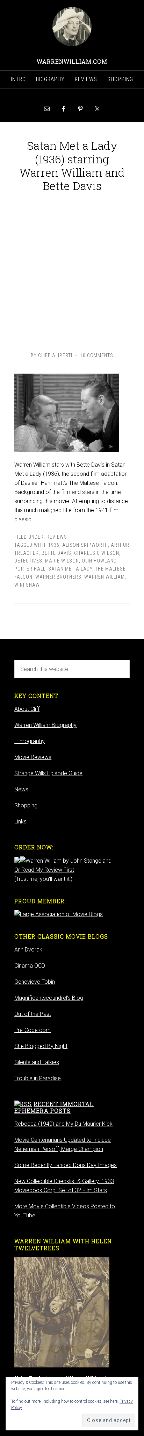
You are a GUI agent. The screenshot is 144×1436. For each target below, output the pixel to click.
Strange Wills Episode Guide (48, 773)
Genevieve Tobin (34, 981)
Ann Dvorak (28, 949)
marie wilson (62, 561)
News (21, 789)
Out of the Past (32, 1014)
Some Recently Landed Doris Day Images (65, 1165)
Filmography (29, 741)
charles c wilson (96, 553)
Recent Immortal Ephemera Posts (54, 1107)
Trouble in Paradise (37, 1078)
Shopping (25, 805)
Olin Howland (99, 561)
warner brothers (58, 577)
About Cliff (26, 709)
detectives (28, 561)
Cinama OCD (29, 965)
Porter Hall (29, 569)
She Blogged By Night (40, 1046)
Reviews (56, 537)
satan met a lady (70, 569)
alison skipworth (85, 545)
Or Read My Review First (44, 869)
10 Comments (96, 355)
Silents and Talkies (36, 1062)
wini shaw (27, 585)
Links (20, 821)
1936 (53, 545)
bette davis (56, 553)
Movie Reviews (32, 757)
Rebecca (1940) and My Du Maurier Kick (63, 1123)
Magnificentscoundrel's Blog (48, 998)
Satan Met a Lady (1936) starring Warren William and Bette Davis (72, 165)
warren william (104, 577)
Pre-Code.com (32, 1030)
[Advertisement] (72, 270)
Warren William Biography (45, 725)
